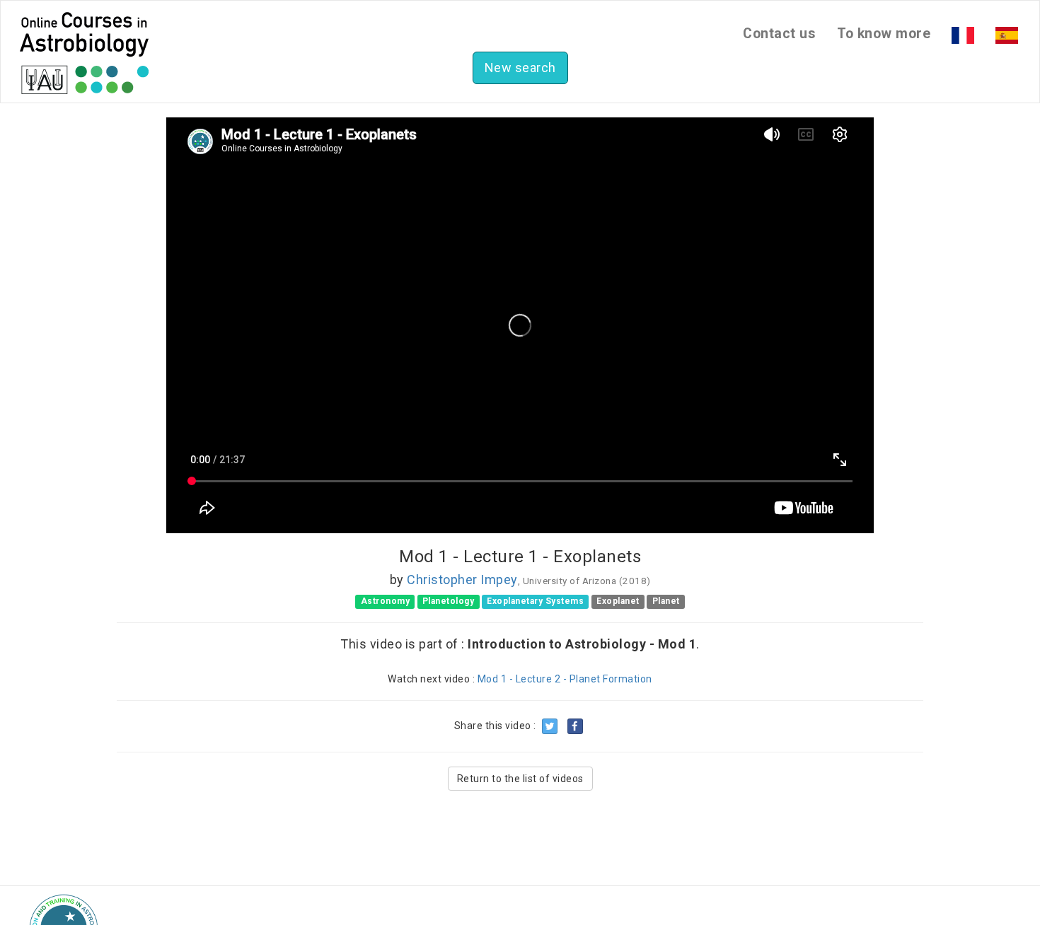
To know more (883, 33)
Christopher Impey (462, 579)
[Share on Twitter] (549, 726)
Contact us (779, 33)
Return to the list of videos (520, 778)
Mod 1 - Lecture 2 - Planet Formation (565, 679)
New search (520, 67)
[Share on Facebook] (575, 726)
